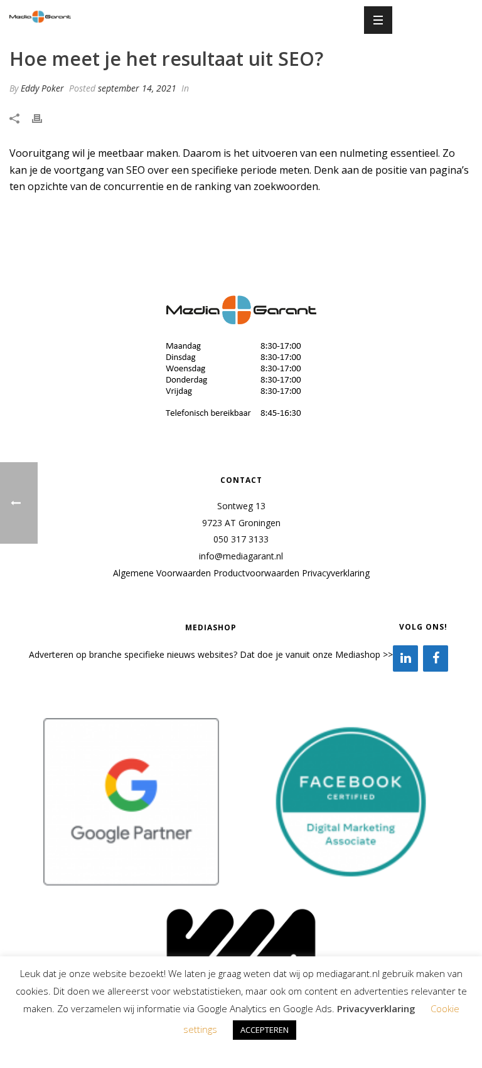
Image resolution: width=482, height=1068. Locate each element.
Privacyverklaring (336, 573)
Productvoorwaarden (256, 573)
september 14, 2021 (137, 88)
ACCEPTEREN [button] (264, 1029)
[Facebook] (435, 658)
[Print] (43, 118)
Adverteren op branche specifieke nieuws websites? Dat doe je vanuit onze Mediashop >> (211, 654)
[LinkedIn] (405, 658)
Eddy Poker (42, 88)
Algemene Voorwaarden (162, 573)
